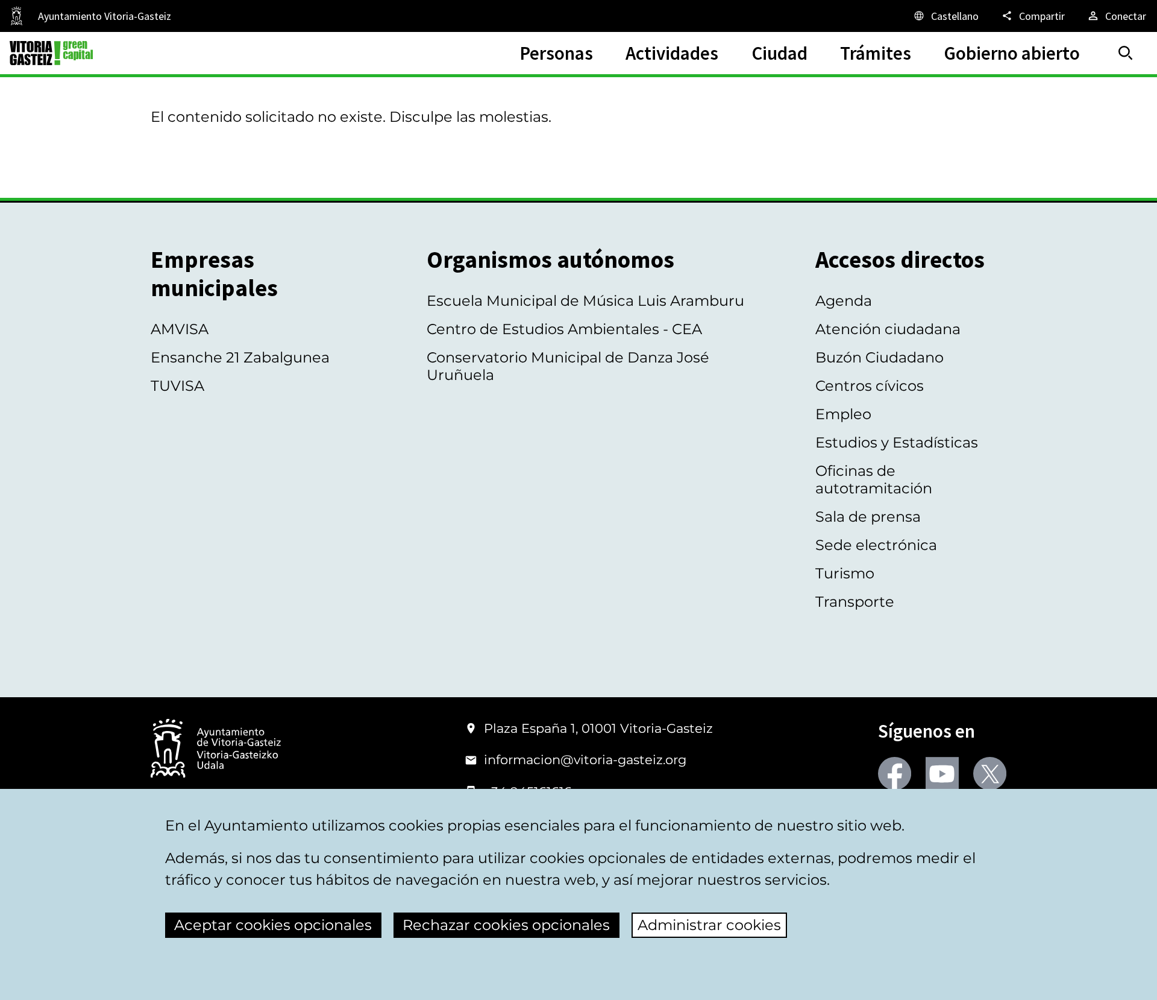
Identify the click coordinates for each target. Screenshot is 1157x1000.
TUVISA (177, 385)
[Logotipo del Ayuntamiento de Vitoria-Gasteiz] (216, 749)
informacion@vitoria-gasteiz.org (585, 759)
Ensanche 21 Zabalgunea (240, 357)
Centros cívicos (869, 385)
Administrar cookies (709, 925)
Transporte (854, 601)
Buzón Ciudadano (879, 357)
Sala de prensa (868, 516)
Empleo (843, 414)
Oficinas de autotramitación (873, 479)
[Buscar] (1125, 53)
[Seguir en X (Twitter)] (989, 773)
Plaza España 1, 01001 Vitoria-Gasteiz (598, 728)
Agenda (843, 300)
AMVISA (180, 329)
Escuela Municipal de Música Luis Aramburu (585, 300)
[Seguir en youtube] (942, 773)
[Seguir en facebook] (894, 773)
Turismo (844, 573)
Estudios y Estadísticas (896, 442)
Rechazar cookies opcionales (506, 925)
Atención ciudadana (888, 329)
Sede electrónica (876, 545)
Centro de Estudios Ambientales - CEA (564, 329)
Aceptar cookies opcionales (273, 925)
